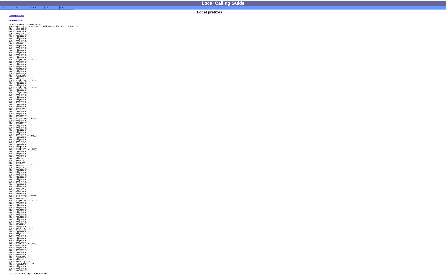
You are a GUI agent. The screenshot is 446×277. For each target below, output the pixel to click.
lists (46, 8)
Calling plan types (16, 16)
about (17, 8)
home (2, 8)
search (33, 8)
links (62, 8)
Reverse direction (16, 20)
